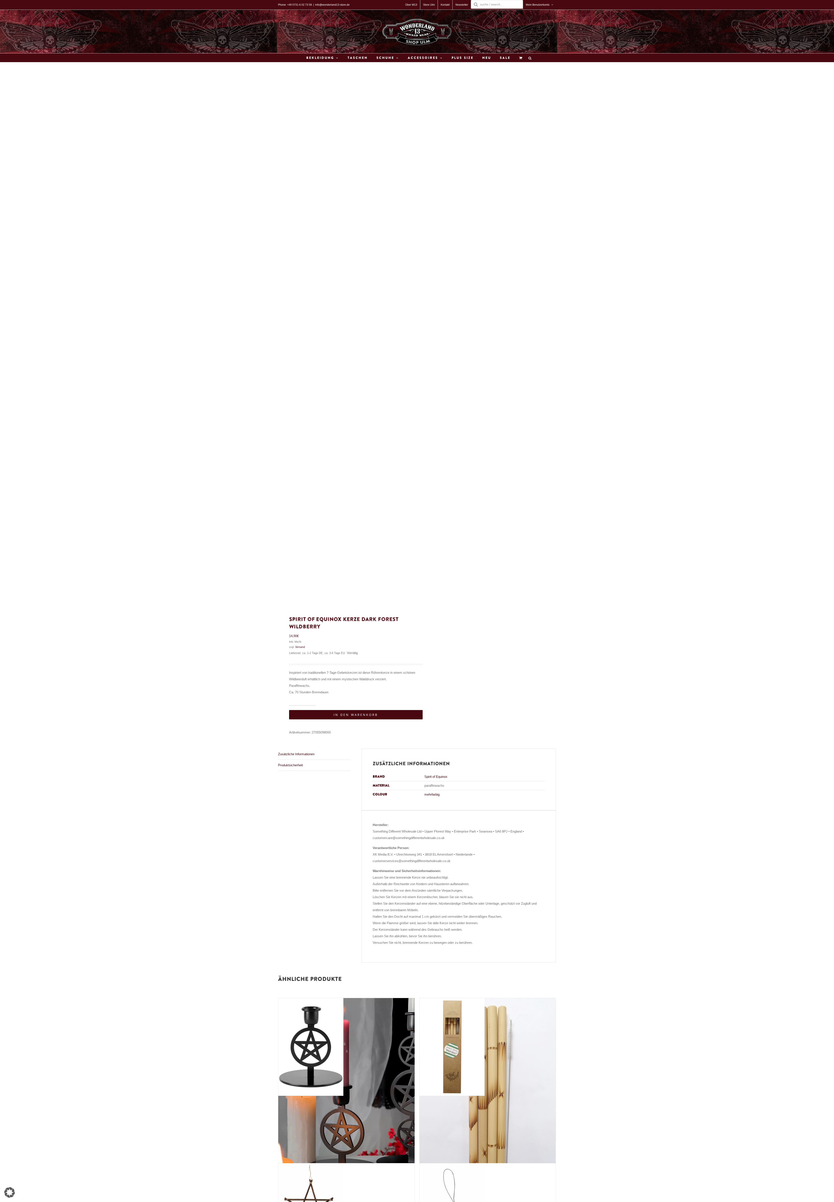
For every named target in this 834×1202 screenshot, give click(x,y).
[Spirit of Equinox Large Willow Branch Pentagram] (310, 1166)
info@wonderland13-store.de (332, 4)
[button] (9, 1192)
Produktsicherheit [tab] (290, 765)
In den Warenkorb (356, 715)
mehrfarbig (432, 794)
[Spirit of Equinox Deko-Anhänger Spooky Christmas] (452, 1166)
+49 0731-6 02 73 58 (299, 4)
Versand (300, 647)
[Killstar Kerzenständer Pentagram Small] (310, 1001)
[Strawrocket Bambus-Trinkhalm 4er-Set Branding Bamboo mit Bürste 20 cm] (452, 1001)
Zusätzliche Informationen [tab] (296, 754)
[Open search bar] (530, 58)
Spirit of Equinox (435, 776)
